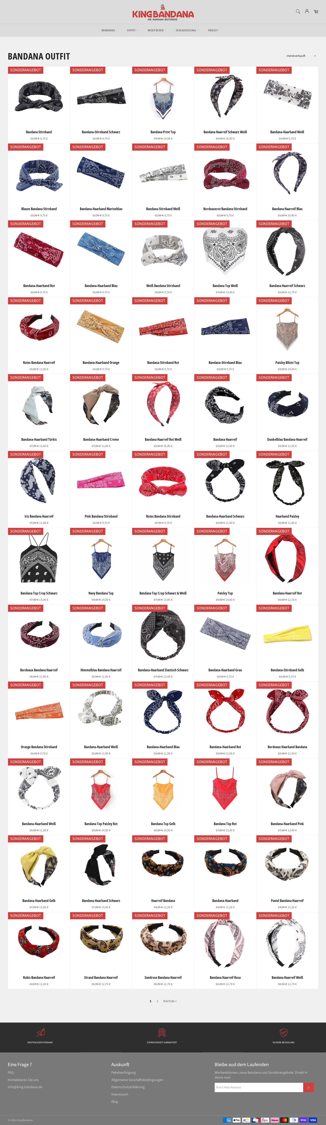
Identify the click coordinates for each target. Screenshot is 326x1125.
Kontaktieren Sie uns (23, 1079)
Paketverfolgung (123, 1072)
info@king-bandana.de (25, 1087)
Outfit (131, 30)
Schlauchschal (186, 30)
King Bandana (24, 1120)
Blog (114, 1101)
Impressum (119, 1094)
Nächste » (170, 1001)
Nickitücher (156, 30)
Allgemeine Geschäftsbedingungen (137, 1079)
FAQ (11, 1072)
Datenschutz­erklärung (128, 1087)
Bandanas (109, 30)
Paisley (213, 30)
